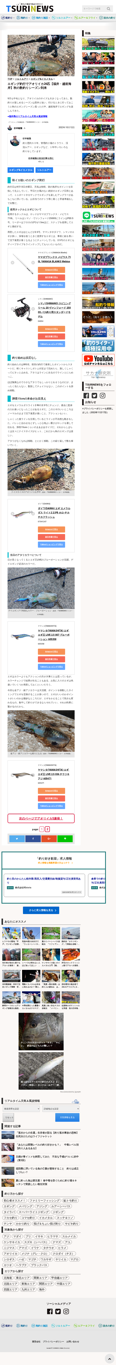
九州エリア (28, 1289)
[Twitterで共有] (17, 838)
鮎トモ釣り (70, 1200)
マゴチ (32, 1259)
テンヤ (8, 1223)
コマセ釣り (28, 1217)
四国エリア (10, 1289)
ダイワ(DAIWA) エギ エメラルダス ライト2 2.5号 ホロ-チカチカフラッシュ (54, 513)
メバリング (25, 1206)
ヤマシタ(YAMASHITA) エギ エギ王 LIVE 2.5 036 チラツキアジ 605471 (53, 774)
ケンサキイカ (12, 1242)
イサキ (39, 1236)
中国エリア (63, 1283)
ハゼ (21, 1259)
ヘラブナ (21, 1265)
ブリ (28, 1236)
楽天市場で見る (51, 277)
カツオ (8, 1265)
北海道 (8, 1277)
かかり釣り (23, 1223)
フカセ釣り (10, 1217)
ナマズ (57, 1242)
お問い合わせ (72, 1341)
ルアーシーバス (60, 1206)
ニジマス (9, 1247)
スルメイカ (69, 1236)
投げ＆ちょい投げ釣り (47, 1223)
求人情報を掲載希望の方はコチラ (54, 863)
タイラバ (9, 1212)
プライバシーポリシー (53, 1341)
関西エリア (46, 1283)
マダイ (17, 1236)
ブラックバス (39, 1265)
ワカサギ (45, 1259)
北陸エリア (10, 1283)
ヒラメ (62, 1247)
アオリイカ (10, 1253)
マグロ (74, 1259)
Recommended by (67, 1092)
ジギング (58, 1212)
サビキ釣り (72, 1223)
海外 (42, 1289)
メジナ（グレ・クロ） (35, 1253)
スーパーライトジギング (34, 1212)
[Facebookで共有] (33, 838)
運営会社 (36, 1341)
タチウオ (48, 1247)
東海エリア (28, 1283)
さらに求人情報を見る (41, 910)
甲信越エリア (59, 1277)
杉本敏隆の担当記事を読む (41, 158)
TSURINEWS (56, 1348)
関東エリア (40, 1277)
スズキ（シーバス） (36, 1242)
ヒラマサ (52, 1236)
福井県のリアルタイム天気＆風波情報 (28, 116)
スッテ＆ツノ (65, 1217)
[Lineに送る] (65, 838)
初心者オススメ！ (15, 1200)
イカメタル (46, 1217)
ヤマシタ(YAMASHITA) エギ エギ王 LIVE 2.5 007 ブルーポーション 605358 (53, 635)
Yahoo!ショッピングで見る (51, 285)
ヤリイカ (60, 1259)
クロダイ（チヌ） (63, 1253)
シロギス (9, 1259)
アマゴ (23, 1247)
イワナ (35, 1247)
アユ (67, 1242)
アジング (41, 1206)
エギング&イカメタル (20, 170)
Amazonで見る (51, 270)
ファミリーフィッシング (45, 1200)
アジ (6, 1236)
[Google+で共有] (49, 838)
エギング (9, 1206)
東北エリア (23, 1277)
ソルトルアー (44, 170)
